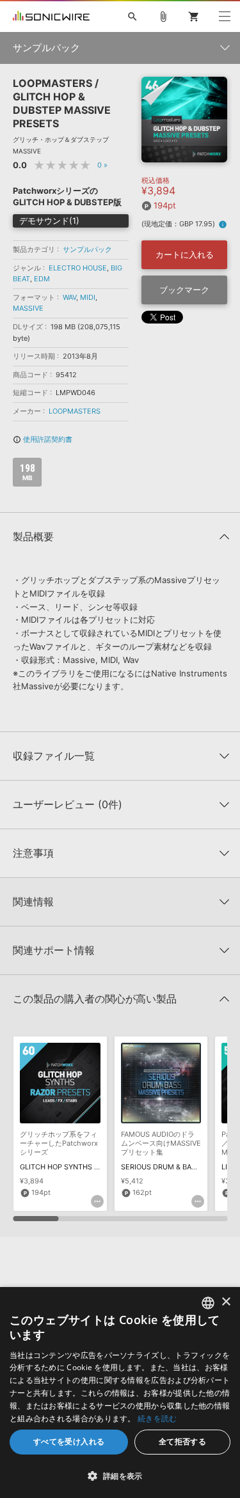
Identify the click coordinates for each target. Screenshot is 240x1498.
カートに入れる (185, 254)
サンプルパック (87, 249)
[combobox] (208, 1303)
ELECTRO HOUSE (78, 267)
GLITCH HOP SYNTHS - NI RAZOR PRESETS (92, 1166)
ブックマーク (184, 290)
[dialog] (120, 1392)
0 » (102, 164)
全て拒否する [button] (182, 1441)
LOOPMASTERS (74, 411)
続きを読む (157, 1418)
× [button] (225, 1302)
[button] (120, 1475)
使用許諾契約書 (42, 439)
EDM (42, 278)
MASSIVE (28, 308)
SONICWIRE (51, 16)
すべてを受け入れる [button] (69, 1441)
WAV (69, 297)
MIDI (87, 297)
